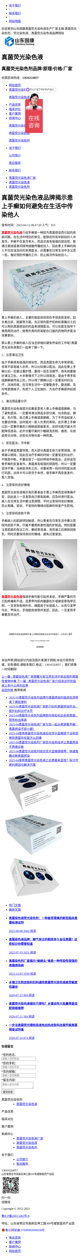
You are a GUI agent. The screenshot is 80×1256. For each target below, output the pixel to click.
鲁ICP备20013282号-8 (15, 1216)
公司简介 (15, 155)
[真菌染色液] (33, 898)
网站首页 (15, 85)
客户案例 (15, 113)
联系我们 (15, 13)
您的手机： (9, 1063)
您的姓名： (9, 1054)
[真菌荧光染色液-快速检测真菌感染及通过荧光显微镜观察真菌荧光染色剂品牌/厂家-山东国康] (19, 46)
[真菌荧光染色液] (33, 854)
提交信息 (8, 1092)
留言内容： (9, 1080)
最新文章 (15, 909)
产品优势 (15, 104)
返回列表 (7, 690)
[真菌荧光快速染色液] (33, 811)
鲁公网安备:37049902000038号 (25, 1230)
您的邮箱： (9, 1071)
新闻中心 (15, 118)
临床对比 (15, 109)
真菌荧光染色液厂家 (22, 125)
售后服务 (15, 163)
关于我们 (15, 5)
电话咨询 (15, 1237)
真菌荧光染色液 (19, 97)
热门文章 (15, 905)
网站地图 (15, 21)
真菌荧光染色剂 (19, 89)
